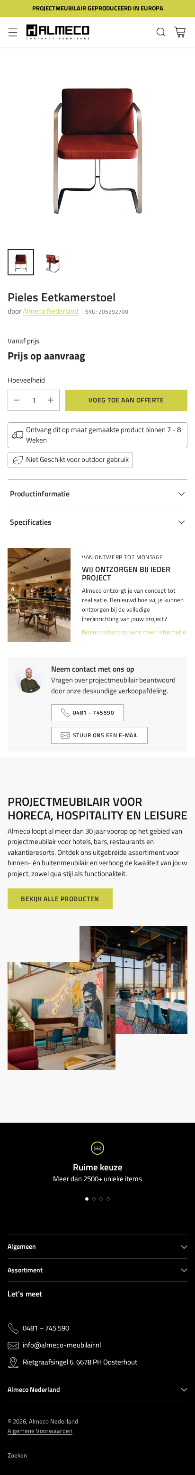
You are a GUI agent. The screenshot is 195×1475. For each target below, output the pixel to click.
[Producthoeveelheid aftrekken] (16, 400)
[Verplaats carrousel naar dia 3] (101, 1199)
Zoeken (17, 1455)
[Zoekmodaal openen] (160, 32)
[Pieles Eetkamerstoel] (97, 144)
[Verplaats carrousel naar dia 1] (87, 1199)
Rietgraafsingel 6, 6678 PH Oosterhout (80, 1362)
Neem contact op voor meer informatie (134, 632)
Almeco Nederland (50, 311)
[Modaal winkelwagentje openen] (179, 32)
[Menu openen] (12, 32)
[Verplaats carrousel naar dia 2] (94, 1199)
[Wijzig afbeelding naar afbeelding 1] (21, 262)
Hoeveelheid (26, 380)
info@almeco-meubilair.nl (62, 1345)
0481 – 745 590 (46, 1328)
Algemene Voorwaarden (40, 1430)
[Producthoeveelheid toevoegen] (50, 400)
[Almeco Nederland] (58, 32)
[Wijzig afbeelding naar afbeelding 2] (53, 262)
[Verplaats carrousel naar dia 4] (108, 1199)
